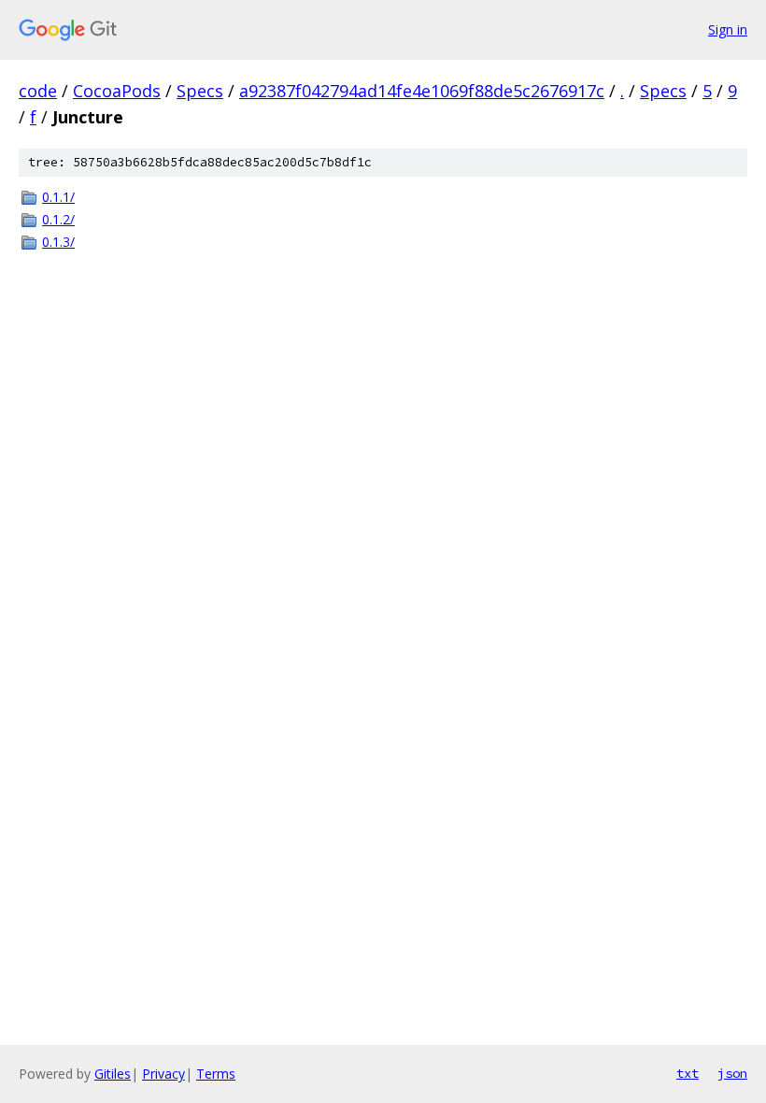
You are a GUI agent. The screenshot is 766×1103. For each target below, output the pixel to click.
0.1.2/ (58, 219)
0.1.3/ (58, 242)
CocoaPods (117, 90)
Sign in (727, 29)
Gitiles (112, 1073)
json (732, 1073)
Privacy (163, 1073)
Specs (200, 90)
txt (687, 1073)
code (38, 90)
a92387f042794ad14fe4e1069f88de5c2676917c (421, 90)
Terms (215, 1073)
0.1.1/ (58, 197)
